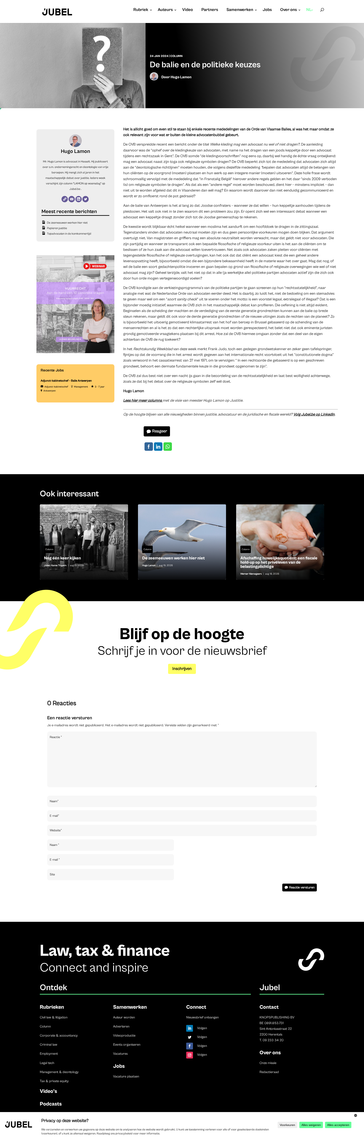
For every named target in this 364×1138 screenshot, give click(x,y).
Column (176, 56)
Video (187, 10)
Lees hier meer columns (143, 400)
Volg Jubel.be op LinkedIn (314, 414)
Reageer (159, 431)
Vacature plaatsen (126, 1076)
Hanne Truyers (59, 565)
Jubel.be (75, 189)
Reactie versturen (301, 887)
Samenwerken (239, 10)
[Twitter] (85, 199)
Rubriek (140, 10)
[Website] (65, 199)
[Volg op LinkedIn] (189, 1028)
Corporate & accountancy (59, 1035)
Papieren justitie (57, 228)
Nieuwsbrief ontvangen (202, 1017)
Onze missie (268, 1063)
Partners (209, 10)
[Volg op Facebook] (189, 1046)
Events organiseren (126, 1044)
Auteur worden (124, 1017)
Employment (49, 1054)
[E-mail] (71, 199)
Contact (269, 1007)
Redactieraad (269, 1072)
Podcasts (51, 1104)
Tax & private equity (54, 1081)
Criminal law (48, 1044)
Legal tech (47, 1063)
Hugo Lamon (181, 77)
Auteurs (165, 10)
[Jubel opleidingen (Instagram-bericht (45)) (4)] (75, 352)
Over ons (288, 10)
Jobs (267, 10)
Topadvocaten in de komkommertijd (69, 233)
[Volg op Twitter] (189, 1037)
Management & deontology (59, 1072)
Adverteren (121, 1026)
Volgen (202, 1028)
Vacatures (120, 1054)
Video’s (48, 1091)
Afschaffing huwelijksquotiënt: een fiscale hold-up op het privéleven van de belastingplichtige (280, 541)
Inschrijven (182, 668)
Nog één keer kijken (84, 541)
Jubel (47, 565)
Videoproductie (124, 1035)
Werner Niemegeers (251, 573)
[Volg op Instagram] (189, 1055)
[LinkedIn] (78, 199)
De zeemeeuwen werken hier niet (67, 222)
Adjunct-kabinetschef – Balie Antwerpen (66, 380)
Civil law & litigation (53, 1017)
